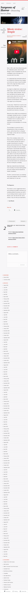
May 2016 (5, 556)
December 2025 (6, 303)
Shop (14, 3)
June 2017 (5, 526)
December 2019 (6, 460)
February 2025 (6, 326)
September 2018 (7, 492)
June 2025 (5, 317)
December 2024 (6, 330)
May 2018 (5, 501)
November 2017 (6, 515)
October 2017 (6, 517)
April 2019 (5, 476)
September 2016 (7, 547)
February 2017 (6, 535)
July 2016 (5, 551)
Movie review (10, 36)
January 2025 (6, 328)
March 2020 (6, 453)
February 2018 (6, 508)
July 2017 (5, 524)
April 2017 (5, 531)
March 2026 (6, 296)
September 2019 (7, 467)
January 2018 (6, 510)
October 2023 (6, 360)
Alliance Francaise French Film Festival (11, 566)
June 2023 (5, 369)
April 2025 (5, 321)
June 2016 (5, 554)
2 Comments (24, 36)
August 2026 (6, 285)
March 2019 (6, 478)
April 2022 (5, 396)
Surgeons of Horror (8, 9)
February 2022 (6, 401)
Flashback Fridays (7, 580)
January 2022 (6, 403)
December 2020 (6, 433)
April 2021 (5, 424)
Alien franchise (6, 564)
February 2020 (6, 456)
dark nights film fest (7, 575)
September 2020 (7, 440)
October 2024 (6, 335)
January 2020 (6, 458)
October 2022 (6, 385)
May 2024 (5, 346)
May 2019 (5, 474)
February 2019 (6, 481)
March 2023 (6, 376)
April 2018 (5, 503)
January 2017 (6, 538)
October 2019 (6, 465)
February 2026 (6, 298)
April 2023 (5, 374)
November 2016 (6, 542)
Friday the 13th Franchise (8, 582)
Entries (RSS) (6, 277)
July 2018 (5, 497)
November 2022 (6, 383)
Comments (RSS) (7, 279)
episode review (6, 577)
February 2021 (6, 428)
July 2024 (5, 342)
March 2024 (6, 351)
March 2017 (6, 533)
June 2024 (5, 344)
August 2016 (6, 549)
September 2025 (7, 310)
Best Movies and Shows (8, 571)
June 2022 (5, 394)
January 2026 (6, 301)
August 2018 (6, 494)
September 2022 (7, 387)
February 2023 (6, 378)
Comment (22, 264)
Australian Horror (7, 568)
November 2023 (6, 358)
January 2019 (6, 483)
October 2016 (6, 544)
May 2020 (5, 449)
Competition (6, 573)
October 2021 (6, 410)
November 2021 (6, 408)
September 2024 (7, 337)
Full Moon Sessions (7, 584)
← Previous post (11, 221)
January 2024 (6, 355)
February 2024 (6, 353)
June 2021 (5, 419)
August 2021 (6, 415)
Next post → (23, 221)
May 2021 (5, 421)
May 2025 (5, 319)
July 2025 (5, 314)
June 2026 (5, 289)
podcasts (8, 3)
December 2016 (6, 540)
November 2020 (6, 435)
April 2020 (5, 451)
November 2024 (6, 333)
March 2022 (6, 399)
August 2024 (6, 339)
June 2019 (5, 472)
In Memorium (6, 589)
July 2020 (5, 444)
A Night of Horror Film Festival (9, 561)
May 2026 (5, 292)
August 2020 (6, 442)
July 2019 (5, 469)
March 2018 (6, 506)
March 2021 (6, 426)
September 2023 (7, 362)
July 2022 (5, 392)
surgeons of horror (15, 35)
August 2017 (6, 522)
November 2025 (6, 305)
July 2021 (5, 417)
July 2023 (5, 367)
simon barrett (3, 47)
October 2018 (6, 490)
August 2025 (6, 312)
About (2, 3)
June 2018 (5, 499)
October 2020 (6, 437)
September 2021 (7, 412)
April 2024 (5, 349)
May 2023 (5, 371)
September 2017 (7, 519)
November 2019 (6, 462)
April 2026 (5, 294)
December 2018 (6, 485)
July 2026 (5, 287)
